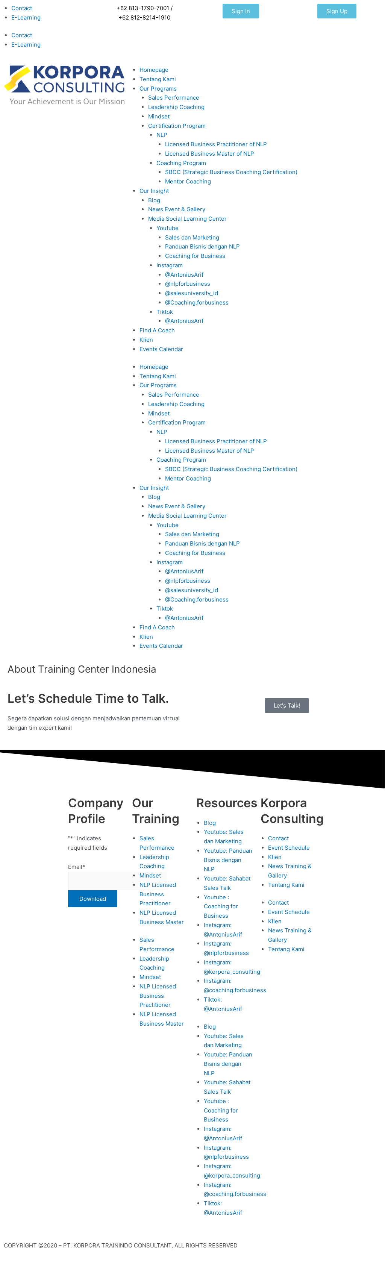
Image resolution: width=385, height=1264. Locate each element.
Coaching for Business (195, 255)
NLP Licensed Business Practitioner (157, 894)
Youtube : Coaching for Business (221, 907)
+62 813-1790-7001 (143, 8)
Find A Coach (157, 330)
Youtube (167, 228)
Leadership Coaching (176, 107)
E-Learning (26, 17)
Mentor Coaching (188, 181)
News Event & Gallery (176, 209)
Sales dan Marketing (192, 237)
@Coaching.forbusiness (197, 302)
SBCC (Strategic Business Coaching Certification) (231, 172)
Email (76, 866)
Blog (154, 200)
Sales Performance (173, 97)
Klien (146, 339)
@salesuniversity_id (191, 293)
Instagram (169, 265)
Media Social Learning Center (187, 218)
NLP (161, 134)
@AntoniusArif (184, 274)
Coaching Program (181, 163)
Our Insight (154, 190)
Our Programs (158, 88)
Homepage (153, 69)
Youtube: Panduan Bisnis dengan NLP (228, 860)
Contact (21, 8)
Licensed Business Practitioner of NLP (216, 144)
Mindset (159, 116)
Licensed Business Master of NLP (209, 153)
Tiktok (164, 311)
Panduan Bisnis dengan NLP (202, 246)
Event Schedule (289, 847)
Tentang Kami (157, 79)
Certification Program (177, 125)
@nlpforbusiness (187, 283)
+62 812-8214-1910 (144, 17)
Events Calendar (161, 349)
